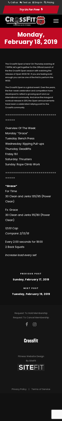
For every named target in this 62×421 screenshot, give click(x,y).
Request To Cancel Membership (31, 317)
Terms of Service (40, 389)
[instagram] (34, 324)
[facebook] (27, 324)
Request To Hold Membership (31, 313)
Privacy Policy (19, 389)
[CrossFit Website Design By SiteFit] (31, 367)
